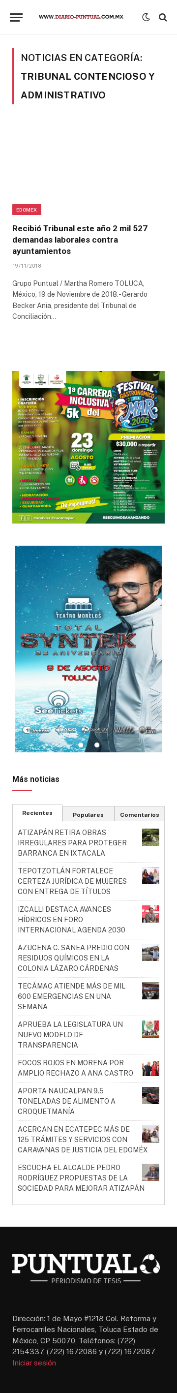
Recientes (37, 812)
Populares (88, 814)
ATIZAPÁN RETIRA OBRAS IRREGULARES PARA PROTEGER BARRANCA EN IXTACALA (72, 843)
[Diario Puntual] (84, 17)
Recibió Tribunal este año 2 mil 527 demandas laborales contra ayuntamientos (80, 239)
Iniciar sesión (34, 1363)
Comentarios (139, 814)
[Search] (162, 17)
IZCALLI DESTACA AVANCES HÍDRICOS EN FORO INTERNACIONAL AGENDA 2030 (71, 919)
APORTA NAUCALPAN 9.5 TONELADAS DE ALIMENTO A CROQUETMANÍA (67, 1101)
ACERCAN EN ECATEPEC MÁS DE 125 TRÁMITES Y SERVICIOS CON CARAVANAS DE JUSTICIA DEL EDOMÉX (83, 1139)
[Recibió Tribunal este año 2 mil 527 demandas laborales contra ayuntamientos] (88, 169)
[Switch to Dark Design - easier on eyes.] (146, 17)
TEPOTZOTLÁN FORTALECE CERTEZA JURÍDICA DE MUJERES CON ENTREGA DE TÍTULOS (72, 881)
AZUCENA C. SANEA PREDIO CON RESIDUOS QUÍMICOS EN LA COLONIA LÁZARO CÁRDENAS (73, 958)
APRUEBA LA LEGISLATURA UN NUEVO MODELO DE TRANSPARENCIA (70, 1035)
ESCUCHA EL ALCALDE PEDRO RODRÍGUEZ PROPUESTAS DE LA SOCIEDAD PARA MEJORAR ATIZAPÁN (81, 1178)
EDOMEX (26, 210)
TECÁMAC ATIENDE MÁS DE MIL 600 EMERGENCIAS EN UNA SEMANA (71, 996)
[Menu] (16, 17)
